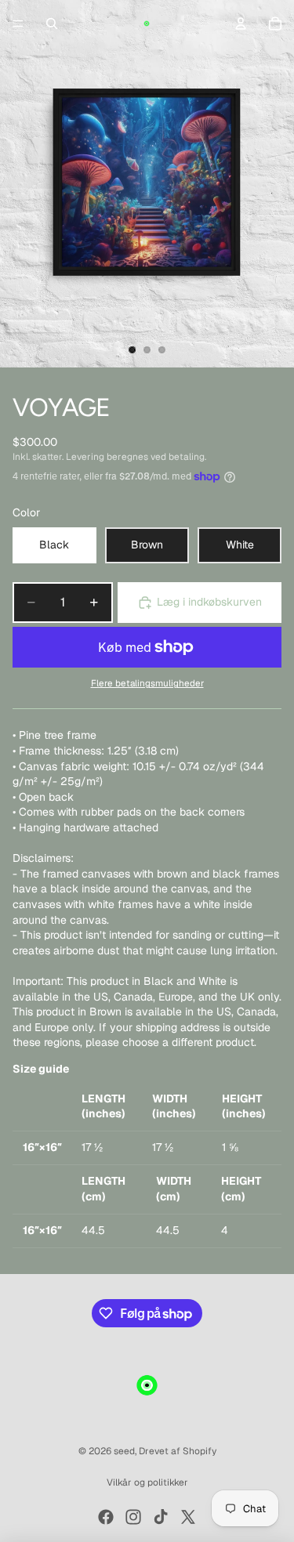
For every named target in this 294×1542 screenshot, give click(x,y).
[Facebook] (105, 1517)
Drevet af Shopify (177, 1451)
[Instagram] (133, 1517)
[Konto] (240, 23)
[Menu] (18, 23)
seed (124, 1451)
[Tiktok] (160, 1517)
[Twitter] (188, 1517)
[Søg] (51, 23)
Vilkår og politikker (147, 1482)
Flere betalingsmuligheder (147, 683)
